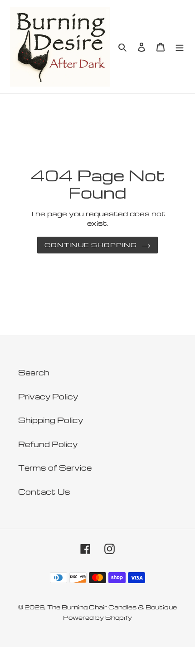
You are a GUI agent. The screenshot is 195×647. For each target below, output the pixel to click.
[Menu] (179, 46)
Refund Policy (48, 444)
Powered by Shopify (97, 617)
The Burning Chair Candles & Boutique (112, 607)
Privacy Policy (48, 396)
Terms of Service (55, 467)
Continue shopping (90, 244)
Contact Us (44, 491)
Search (33, 372)
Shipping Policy (50, 420)
